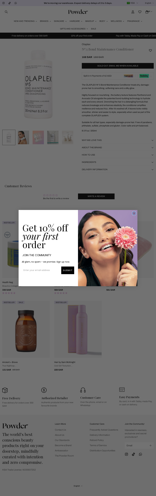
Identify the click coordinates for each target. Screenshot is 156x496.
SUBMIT (68, 270)
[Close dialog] (134, 213)
